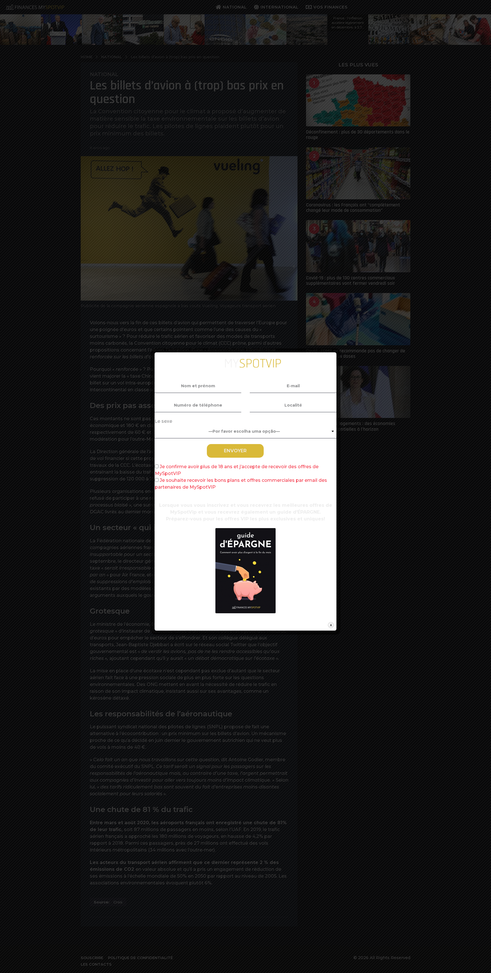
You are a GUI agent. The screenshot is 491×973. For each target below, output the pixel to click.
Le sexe (163, 421)
